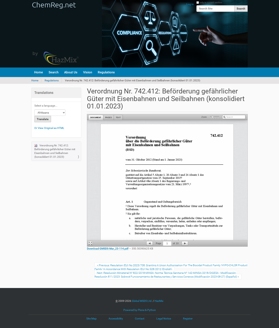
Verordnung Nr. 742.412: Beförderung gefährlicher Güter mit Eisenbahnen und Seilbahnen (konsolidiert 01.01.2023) (54, 151)
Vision (87, 72)
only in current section (210, 2)
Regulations (106, 72)
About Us (70, 72)
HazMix (158, 300)
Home (38, 72)
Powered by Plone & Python (139, 310)
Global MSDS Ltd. (142, 300)
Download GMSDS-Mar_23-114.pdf (107, 248)
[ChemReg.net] (55, 33)
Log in (190, 4)
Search (53, 72)
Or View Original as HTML (49, 127)
